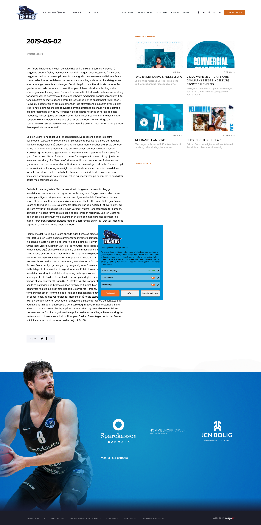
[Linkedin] (214, 12)
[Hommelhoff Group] (167, 429)
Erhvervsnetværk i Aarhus (85, 518)
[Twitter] (204, 12)
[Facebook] (198, 12)
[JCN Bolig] (216, 420)
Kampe (93, 12)
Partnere (128, 12)
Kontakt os (57, 518)
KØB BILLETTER (234, 12)
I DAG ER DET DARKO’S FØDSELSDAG (158, 76)
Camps (175, 12)
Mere (186, 12)
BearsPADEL (112, 518)
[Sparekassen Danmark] (118, 420)
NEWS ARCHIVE (143, 163)
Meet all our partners (114, 457)
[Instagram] (209, 12)
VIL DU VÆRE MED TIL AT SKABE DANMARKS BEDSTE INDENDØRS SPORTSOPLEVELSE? (208, 80)
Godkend (110, 293)
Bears (77, 12)
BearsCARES (145, 12)
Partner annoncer (154, 518)
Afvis (130, 293)
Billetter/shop (54, 12)
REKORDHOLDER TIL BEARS (204, 140)
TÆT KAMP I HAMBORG (150, 140)
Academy (161, 12)
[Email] (220, 12)
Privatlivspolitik (36, 518)
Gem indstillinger (150, 293)
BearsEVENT (131, 518)
